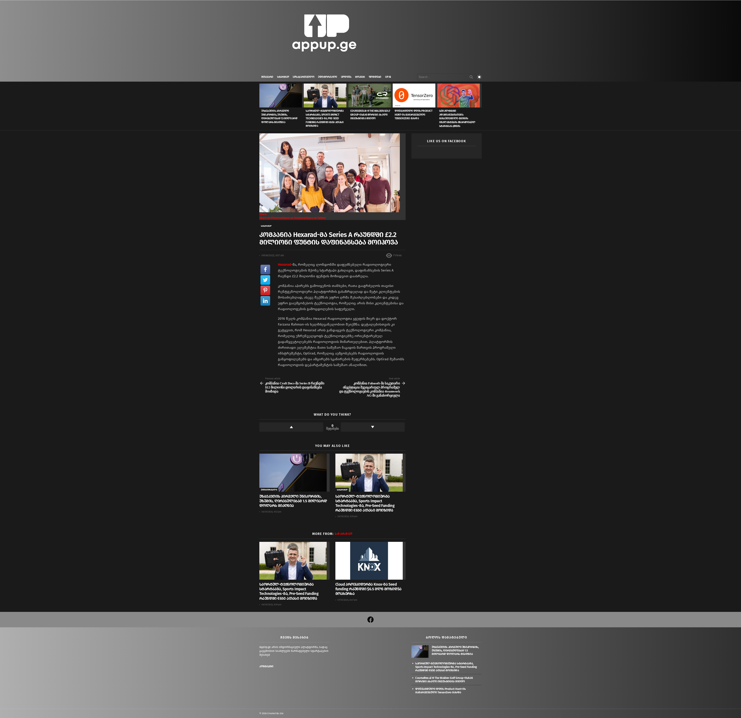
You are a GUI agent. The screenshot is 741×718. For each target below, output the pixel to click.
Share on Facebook (294, 218)
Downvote (373, 427)
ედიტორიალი (327, 77)
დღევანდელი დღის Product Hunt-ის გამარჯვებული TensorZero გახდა (413, 114)
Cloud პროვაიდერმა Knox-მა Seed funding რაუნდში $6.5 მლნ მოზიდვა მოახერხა (368, 589)
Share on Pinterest (270, 218)
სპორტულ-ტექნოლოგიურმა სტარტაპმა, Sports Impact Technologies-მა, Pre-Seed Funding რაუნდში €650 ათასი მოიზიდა (324, 118)
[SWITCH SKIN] (479, 77)
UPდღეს (346, 77)
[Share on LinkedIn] (265, 301)
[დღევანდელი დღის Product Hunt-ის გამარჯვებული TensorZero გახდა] (415, 95)
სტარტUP (283, 77)
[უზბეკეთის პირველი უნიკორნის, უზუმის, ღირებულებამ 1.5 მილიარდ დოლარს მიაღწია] (281, 95)
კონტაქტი (266, 666)
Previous (261, 107)
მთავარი (267, 77)
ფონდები (375, 77)
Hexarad (284, 264)
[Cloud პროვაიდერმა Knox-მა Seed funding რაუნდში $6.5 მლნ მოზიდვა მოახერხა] (370, 561)
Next (480, 107)
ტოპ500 (360, 77)
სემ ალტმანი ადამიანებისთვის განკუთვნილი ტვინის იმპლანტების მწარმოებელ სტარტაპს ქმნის (457, 118)
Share (263, 214)
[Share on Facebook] (265, 269)
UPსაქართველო (303, 77)
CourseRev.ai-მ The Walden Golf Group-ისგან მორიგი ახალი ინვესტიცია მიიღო (370, 114)
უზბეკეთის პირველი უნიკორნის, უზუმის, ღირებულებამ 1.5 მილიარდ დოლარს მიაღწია (293, 501)
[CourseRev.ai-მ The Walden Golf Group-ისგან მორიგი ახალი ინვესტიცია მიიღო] (370, 95)
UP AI (388, 77)
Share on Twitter (316, 218)
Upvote (291, 427)
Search (471, 78)
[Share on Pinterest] (265, 290)
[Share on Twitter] (265, 280)
